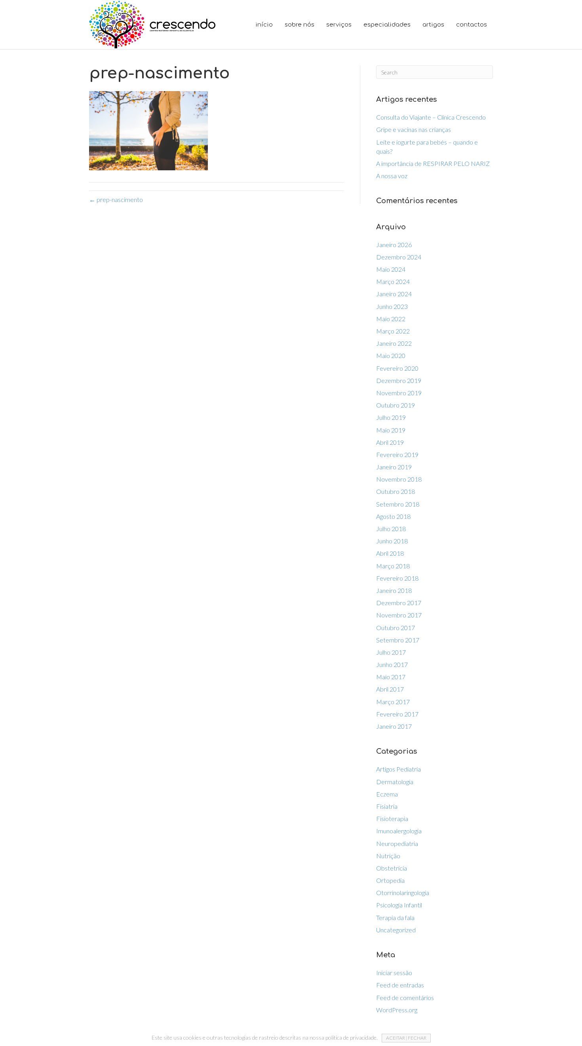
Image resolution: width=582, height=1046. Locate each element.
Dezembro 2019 (398, 380)
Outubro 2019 (395, 405)
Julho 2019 (391, 417)
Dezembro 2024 (398, 257)
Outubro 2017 (395, 627)
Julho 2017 (391, 652)
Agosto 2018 (393, 516)
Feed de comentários (405, 997)
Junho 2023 (392, 306)
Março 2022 (393, 331)
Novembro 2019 (399, 392)
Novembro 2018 (399, 479)
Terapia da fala (395, 917)
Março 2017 (393, 701)
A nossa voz (391, 175)
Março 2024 (393, 281)
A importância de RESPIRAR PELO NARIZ (433, 163)
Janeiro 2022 (394, 343)
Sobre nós (299, 24)
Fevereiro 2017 (397, 714)
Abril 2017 (390, 689)
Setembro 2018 (397, 504)
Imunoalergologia (399, 831)
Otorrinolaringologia (402, 892)
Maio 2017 (390, 676)
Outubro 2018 (395, 491)
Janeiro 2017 (394, 726)
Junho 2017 (392, 664)
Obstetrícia (391, 868)
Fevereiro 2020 (397, 368)
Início (264, 24)
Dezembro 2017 (398, 602)
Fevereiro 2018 (397, 578)
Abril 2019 (390, 442)
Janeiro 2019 (394, 467)
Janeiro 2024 (394, 293)
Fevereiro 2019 (397, 454)
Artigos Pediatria (398, 769)
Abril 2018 (390, 553)
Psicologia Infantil (399, 905)
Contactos (471, 24)
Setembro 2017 (397, 640)
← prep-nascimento (116, 199)
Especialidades (387, 24)
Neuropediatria (397, 843)
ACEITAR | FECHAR (406, 1038)
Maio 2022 (390, 318)
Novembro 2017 (399, 615)
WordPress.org (396, 1010)
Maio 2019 (390, 430)
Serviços (339, 24)
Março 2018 (393, 566)
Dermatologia (394, 781)
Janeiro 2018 (394, 590)
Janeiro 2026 (394, 244)
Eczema (387, 794)
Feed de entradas (400, 985)
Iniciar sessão (394, 972)
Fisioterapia (392, 818)
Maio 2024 (390, 269)
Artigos (433, 24)
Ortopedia (390, 880)
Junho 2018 (392, 541)
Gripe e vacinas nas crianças (413, 129)
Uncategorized (396, 930)
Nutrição (388, 855)
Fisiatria (387, 806)
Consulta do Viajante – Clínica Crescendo (431, 117)
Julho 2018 (391, 528)
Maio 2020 (390, 355)
